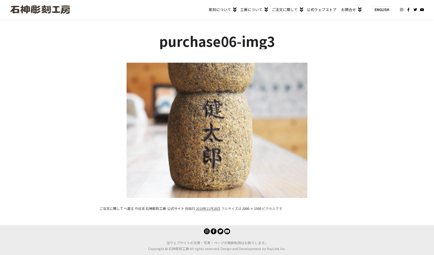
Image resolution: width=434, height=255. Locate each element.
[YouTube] (422, 10)
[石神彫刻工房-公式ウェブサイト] (40, 9)
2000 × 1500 (251, 208)
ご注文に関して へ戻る (116, 208)
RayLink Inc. (276, 248)
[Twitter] (415, 10)
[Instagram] (402, 10)
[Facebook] (408, 10)
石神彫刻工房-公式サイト (165, 208)
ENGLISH (382, 9)
